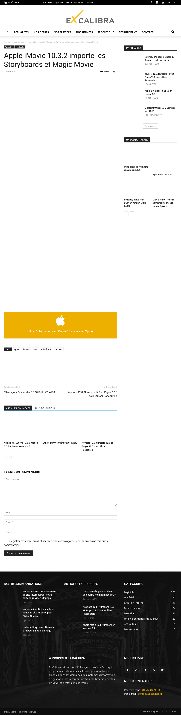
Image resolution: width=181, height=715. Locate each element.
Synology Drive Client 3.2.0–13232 (60, 442)
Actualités (21, 32)
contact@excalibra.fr (150, 693)
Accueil (7, 41)
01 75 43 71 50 (151, 689)
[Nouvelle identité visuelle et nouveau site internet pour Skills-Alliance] (12, 613)
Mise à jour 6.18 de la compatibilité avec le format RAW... (163, 202)
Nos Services (62, 32)
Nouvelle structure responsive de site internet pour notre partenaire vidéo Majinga (39, 594)
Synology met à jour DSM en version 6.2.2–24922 (135, 202)
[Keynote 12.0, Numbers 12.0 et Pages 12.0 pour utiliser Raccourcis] (99, 428)
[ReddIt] (64, 79)
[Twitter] (153, 669)
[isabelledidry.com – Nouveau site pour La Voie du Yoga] (12, 631)
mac (35, 349)
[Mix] (88, 79)
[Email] (7, 79)
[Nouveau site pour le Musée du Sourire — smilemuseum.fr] (133, 61)
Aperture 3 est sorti (162, 174)
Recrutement (128, 32)
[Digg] (105, 79)
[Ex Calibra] (90, 17)
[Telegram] (80, 79)
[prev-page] (6, 457)
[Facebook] (151, 2)
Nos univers (84, 32)
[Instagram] (157, 2)
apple (16, 349)
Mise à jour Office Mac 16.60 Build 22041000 (30, 392)
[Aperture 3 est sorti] (165, 159)
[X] (174, 2)
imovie (26, 349)
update (59, 349)
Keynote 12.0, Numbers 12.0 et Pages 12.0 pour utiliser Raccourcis (92, 394)
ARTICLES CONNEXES (18, 408)
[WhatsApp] (48, 79)
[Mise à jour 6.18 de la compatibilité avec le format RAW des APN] (165, 188)
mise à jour (46, 349)
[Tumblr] (72, 79)
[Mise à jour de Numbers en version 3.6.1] (136, 155)
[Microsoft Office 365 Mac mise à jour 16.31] (133, 112)
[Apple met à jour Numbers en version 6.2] (133, 95)
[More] (121, 370)
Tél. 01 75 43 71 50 (74, 2)
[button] (173, 32)
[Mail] (168, 2)
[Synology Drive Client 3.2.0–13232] (60, 428)
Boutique (107, 32)
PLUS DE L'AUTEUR (44, 408)
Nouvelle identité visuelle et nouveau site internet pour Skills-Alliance (38, 613)
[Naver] (113, 79)
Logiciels (31, 41)
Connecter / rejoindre (53, 2)
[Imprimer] (23, 79)
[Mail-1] (162, 669)
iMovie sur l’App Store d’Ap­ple (22, 303)
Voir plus (149, 125)
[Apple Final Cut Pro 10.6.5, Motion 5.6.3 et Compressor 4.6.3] (21, 428)
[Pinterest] (39, 79)
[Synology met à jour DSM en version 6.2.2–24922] (136, 188)
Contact (89, 2)
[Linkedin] (162, 2)
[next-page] (12, 457)
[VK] (96, 79)
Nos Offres (41, 32)
